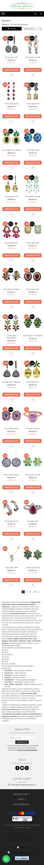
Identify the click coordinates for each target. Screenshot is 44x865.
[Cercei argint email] (11, 508)
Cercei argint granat (11, 103)
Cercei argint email (11, 521)
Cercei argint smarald (32, 57)
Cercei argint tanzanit (11, 475)
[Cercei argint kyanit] (32, 555)
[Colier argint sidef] (11, 555)
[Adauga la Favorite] (11, 75)
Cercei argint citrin (11, 196)
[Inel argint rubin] (32, 508)
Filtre (13, 28)
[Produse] (3, 14)
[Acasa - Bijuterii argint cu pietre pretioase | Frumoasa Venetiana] (22, 5)
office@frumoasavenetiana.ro (23, 784)
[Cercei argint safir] (11, 44)
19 (35, 592)
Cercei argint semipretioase (11, 336)
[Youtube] (22, 768)
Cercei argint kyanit (33, 567)
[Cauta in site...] (41, 13)
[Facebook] (17, 768)
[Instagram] (27, 768)
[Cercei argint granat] (11, 91)
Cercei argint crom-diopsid (11, 150)
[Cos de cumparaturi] (35, 13)
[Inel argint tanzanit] (32, 415)
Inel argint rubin (32, 521)
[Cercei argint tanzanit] (11, 462)
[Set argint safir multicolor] (11, 369)
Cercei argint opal (32, 150)
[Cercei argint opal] (32, 137)
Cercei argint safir (11, 57)
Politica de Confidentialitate (27, 750)
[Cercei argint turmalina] (11, 276)
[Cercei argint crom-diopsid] (11, 137)
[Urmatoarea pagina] (38, 591)
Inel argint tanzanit (33, 428)
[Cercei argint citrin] (11, 183)
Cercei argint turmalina (11, 289)
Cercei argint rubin (11, 243)
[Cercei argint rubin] (11, 230)
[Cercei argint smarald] (32, 44)
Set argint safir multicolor (11, 382)
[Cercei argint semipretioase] (11, 323)
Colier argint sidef (11, 567)
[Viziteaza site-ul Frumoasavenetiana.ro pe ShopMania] (22, 858)
